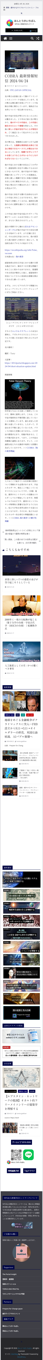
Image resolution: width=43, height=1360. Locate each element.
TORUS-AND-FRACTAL (11, 1289)
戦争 (18, 715)
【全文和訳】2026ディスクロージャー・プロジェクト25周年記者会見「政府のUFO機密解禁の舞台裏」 (29, 756)
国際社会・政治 (10, 715)
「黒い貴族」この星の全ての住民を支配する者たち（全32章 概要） (20, 541)
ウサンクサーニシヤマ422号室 (14, 1294)
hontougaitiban (22, 86)
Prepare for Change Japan (13, 1309)
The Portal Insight (10, 1274)
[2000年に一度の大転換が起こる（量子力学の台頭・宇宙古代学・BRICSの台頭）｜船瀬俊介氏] (22, 597)
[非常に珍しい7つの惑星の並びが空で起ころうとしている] (22, 557)
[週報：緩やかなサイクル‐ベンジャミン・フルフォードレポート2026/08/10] (10, 792)
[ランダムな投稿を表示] (37, 38)
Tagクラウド (29, 1170)
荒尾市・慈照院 (8, 1279)
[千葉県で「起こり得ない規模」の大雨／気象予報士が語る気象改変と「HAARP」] (10, 776)
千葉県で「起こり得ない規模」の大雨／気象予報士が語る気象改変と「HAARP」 (22, 8)
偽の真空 (19, 257)
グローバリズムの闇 (11, 1091)
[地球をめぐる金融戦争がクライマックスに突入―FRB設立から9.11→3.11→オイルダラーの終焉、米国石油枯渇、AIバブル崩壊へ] (22, 701)
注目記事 (32, 1091)
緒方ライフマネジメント (11, 1313)
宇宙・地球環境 (10, 70)
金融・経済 (30, 715)
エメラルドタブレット (21, 331)
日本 (23, 715)
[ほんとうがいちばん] (5, 38)
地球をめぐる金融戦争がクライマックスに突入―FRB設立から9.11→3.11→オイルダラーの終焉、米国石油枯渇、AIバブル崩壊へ (21, 728)
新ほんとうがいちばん (11, 1326)
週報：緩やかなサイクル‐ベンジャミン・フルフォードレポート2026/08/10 (29, 790)
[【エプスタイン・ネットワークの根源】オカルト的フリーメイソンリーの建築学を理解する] (22, 1078)
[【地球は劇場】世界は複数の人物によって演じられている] (10, 1129)
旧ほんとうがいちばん (11, 1331)
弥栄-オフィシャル (9, 1284)
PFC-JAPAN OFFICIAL (21, 90)
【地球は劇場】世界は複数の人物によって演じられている (29, 1127)
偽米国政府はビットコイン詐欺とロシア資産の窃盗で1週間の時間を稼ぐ (22, 532)
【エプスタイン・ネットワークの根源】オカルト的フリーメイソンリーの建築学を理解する (21, 1102)
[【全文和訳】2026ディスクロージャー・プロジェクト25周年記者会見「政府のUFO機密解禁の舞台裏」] (10, 758)
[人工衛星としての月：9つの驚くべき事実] (22, 643)
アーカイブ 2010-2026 (21, 1142)
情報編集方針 (13, 1170)
